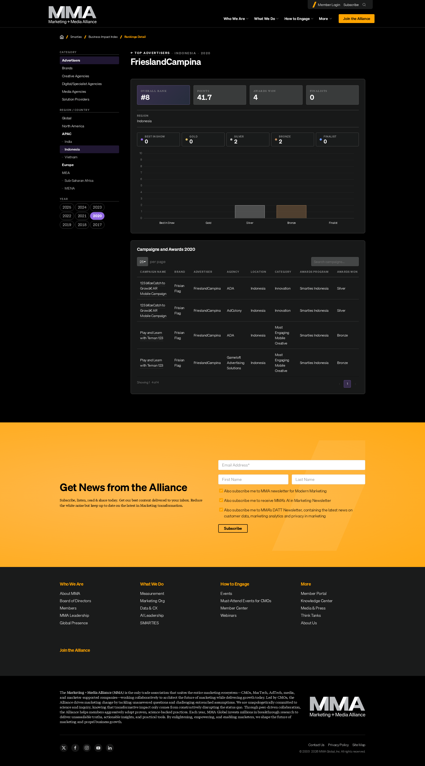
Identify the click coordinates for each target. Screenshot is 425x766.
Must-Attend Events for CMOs (245, 601)
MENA (70, 188)
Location (259, 272)
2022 (67, 216)
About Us (309, 623)
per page (157, 261)
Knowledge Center (317, 601)
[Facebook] (75, 748)
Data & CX (149, 608)
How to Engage (297, 18)
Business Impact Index (103, 37)
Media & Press (313, 608)
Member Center (234, 608)
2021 (82, 216)
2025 (67, 207)
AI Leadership (152, 615)
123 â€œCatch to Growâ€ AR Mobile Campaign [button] (153, 288)
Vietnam (71, 157)
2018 (82, 225)
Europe (68, 165)
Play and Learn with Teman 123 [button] (151, 335)
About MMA (70, 593)
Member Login (329, 5)
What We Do (264, 18)
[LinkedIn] (110, 748)
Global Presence (74, 623)
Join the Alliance (356, 18)
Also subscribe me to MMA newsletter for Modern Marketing (275, 491)
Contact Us (316, 745)
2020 (97, 216)
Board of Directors (75, 601)
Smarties (76, 37)
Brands (67, 68)
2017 (97, 225)
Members (68, 608)
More (327, 19)
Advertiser (203, 272)
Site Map (358, 745)
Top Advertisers (150, 53)
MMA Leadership (74, 615)
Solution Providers (75, 99)
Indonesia (72, 149)
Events (226, 593)
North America (73, 126)
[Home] (62, 37)
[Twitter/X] (64, 748)
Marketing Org (152, 601)
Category (283, 272)
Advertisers (71, 60)
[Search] (365, 4)
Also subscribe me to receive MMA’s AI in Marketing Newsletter (277, 500)
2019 (67, 225)
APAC (66, 134)
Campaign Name (153, 272)
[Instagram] (87, 748)
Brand (179, 272)
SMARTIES (149, 623)
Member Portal (313, 593)
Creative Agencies (75, 76)
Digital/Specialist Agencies (82, 84)
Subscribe (351, 5)
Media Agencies (74, 91)
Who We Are (234, 18)
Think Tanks (311, 615)
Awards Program (314, 272)
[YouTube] (98, 748)
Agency (233, 272)
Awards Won (347, 272)
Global (66, 118)
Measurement (152, 593)
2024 (82, 207)
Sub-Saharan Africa (79, 180)
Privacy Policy (338, 745)
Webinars (228, 615)
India (68, 142)
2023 (97, 207)
